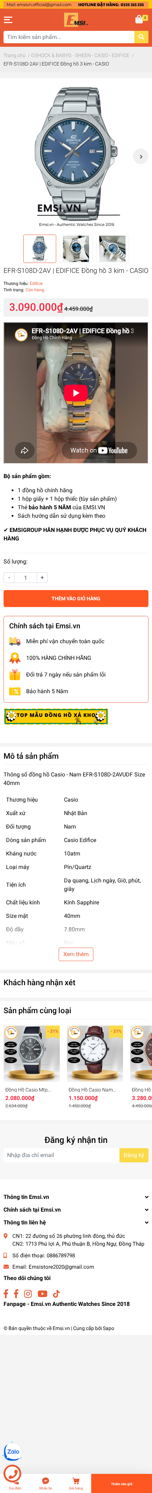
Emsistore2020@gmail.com (61, 1267)
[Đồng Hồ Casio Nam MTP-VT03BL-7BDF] (95, 1054)
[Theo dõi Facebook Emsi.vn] (6, 1294)
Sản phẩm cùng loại (37, 1010)
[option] (76, 156)
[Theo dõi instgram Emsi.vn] (28, 1294)
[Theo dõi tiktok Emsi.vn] (56, 1294)
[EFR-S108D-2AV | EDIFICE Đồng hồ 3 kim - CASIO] (76, 156)
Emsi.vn (61, 1328)
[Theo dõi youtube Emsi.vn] (42, 1294)
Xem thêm (76, 954)
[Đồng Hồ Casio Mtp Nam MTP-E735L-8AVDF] (32, 1054)
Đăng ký (134, 1155)
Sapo (108, 1328)
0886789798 (61, 1255)
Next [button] (140, 156)
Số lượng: (16, 561)
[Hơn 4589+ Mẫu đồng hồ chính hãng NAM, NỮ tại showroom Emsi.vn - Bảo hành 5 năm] (76, 4)
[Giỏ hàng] (139, 20)
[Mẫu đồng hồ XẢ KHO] (56, 716)
